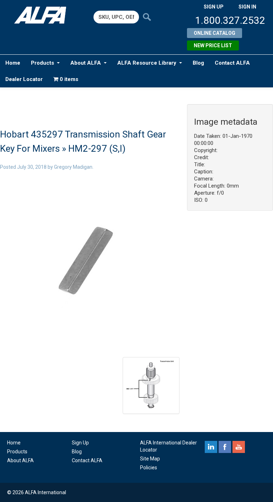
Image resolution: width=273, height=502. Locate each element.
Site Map (150, 458)
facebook (225, 447)
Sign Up (80, 443)
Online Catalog (214, 33)
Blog (198, 63)
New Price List (213, 45)
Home (12, 63)
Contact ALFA (232, 63)
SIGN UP (214, 7)
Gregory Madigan (73, 167)
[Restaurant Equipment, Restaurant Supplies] (43, 15)
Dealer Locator (24, 79)
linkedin (211, 447)
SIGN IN (247, 7)
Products (42, 63)
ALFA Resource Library (146, 63)
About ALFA (85, 63)
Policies (148, 467)
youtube (238, 447)
